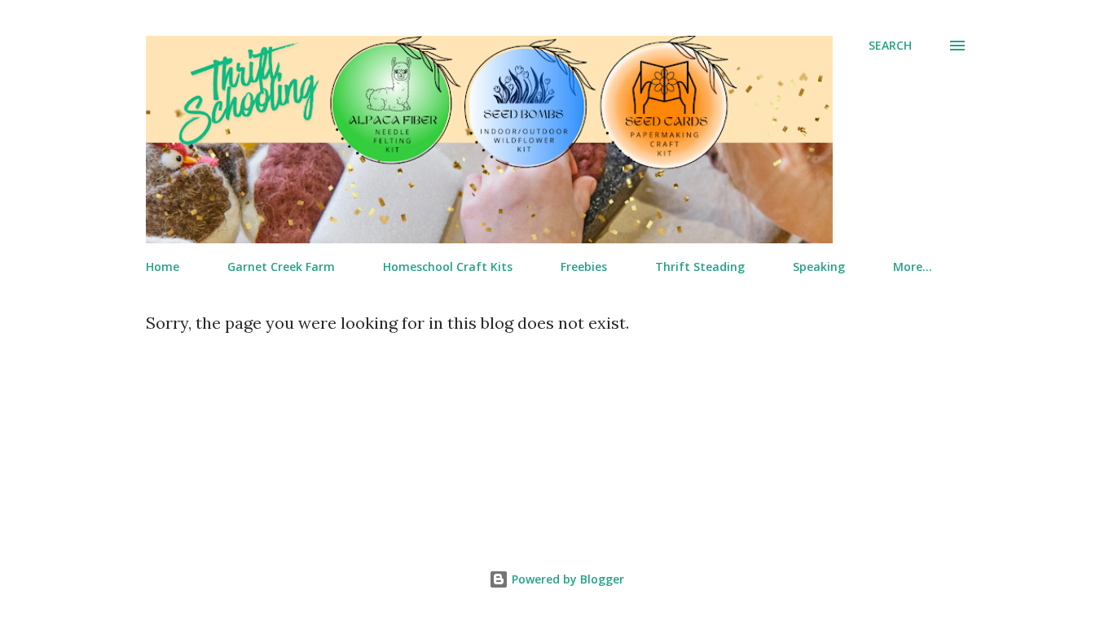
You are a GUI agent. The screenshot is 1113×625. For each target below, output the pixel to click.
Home (162, 266)
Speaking (819, 266)
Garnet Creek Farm (281, 266)
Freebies (584, 266)
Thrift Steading (700, 266)
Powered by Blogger (566, 579)
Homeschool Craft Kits (448, 266)
